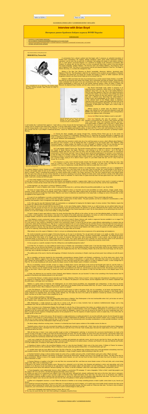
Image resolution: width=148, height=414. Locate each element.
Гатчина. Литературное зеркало (38, 44)
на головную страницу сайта (62, 22)
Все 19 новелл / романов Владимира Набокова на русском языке (48, 41)
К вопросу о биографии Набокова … (39, 39)
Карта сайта (91, 22)
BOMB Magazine (74, 36)
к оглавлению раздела (79, 22)
